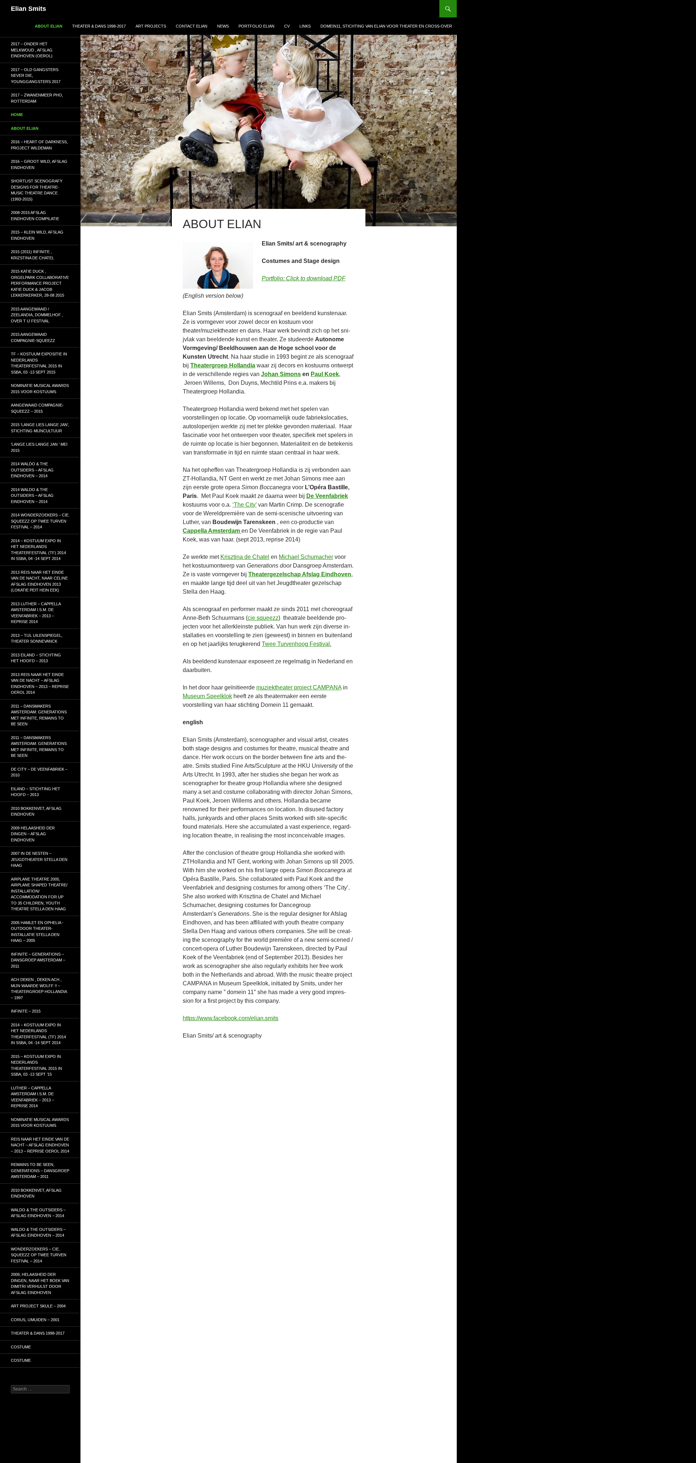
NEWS (223, 26)
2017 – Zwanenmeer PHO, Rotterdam (37, 98)
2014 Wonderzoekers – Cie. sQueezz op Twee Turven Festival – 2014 (40, 521)
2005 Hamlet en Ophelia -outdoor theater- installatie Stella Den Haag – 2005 (37, 931)
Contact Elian (191, 26)
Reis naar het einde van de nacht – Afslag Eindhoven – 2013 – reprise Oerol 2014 (40, 1145)
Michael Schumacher (306, 557)
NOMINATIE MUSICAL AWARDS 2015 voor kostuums (40, 388)
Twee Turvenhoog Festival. (296, 644)
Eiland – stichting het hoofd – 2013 (35, 792)
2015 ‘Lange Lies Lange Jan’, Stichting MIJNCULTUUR (40, 428)
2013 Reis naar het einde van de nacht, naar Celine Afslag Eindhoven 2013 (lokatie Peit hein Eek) (39, 581)
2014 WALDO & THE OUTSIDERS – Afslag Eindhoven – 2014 (32, 495)
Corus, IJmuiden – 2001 (35, 1320)
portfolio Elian (256, 26)
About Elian (48, 26)
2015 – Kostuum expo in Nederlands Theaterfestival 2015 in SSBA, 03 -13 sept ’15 (36, 1065)
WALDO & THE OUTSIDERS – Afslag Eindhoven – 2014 (38, 1213)
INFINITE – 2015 (26, 1011)
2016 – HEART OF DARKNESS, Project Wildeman (39, 145)
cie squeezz (263, 618)
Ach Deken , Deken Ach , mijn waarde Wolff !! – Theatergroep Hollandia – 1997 (39, 988)
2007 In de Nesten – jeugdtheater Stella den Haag (39, 859)
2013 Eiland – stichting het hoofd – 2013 (36, 658)
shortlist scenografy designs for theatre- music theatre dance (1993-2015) (36, 190)
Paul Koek (325, 374)
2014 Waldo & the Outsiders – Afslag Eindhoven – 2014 (32, 470)
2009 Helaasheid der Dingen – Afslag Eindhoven (33, 834)
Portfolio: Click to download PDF (303, 278)
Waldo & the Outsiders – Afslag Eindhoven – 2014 (38, 1232)
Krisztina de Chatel (244, 557)
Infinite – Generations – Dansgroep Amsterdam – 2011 (38, 960)
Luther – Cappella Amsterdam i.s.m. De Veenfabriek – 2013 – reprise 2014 (32, 1097)
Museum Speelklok (207, 696)
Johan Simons (281, 374)
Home (17, 114)
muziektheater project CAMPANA (298, 687)
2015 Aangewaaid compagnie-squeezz (33, 337)
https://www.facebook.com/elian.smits (230, 1018)
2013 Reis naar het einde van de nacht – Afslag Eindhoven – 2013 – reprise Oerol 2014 (40, 683)
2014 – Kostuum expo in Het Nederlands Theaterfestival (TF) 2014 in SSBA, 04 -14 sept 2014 (38, 550)
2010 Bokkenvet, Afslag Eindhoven (36, 811)
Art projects (151, 26)
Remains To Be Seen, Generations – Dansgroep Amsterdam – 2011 (40, 1170)
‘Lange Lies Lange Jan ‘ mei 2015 (39, 447)
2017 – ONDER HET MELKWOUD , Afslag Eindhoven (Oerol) (32, 50)
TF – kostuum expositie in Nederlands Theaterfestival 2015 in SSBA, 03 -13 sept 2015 (39, 363)
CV (287, 26)
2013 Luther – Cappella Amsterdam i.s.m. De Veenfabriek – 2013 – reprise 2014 (36, 613)
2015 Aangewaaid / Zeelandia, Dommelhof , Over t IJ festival (37, 315)
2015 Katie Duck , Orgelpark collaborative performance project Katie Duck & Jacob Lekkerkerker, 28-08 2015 (40, 283)
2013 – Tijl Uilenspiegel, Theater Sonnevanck (36, 638)
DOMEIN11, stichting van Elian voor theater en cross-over (386, 26)
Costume (21, 1347)
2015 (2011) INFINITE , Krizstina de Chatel (32, 255)
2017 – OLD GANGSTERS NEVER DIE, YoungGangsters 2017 (36, 75)
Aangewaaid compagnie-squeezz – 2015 (37, 408)
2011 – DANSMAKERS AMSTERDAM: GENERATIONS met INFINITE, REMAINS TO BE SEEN (39, 715)
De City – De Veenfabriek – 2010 (39, 772)
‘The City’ (244, 505)
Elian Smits (28, 8)
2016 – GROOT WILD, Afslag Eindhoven (39, 164)
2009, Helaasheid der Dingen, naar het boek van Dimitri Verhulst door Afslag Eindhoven (40, 1283)
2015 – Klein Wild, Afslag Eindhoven (37, 235)
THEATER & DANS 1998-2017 (99, 26)
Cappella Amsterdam (212, 531)
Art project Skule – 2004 (38, 1306)
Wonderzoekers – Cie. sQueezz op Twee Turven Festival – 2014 (38, 1255)
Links (305, 26)
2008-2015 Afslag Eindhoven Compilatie (35, 215)
